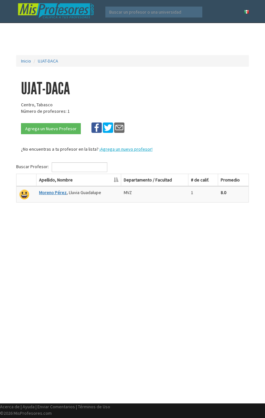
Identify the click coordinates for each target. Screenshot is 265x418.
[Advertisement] (133, 38)
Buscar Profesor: (33, 166)
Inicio (26, 61)
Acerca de (10, 407)
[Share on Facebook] (96, 127)
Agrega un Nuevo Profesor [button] (51, 129)
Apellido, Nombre (56, 180)
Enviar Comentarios (56, 407)
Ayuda (29, 407)
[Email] (119, 127)
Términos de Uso (94, 407)
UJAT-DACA (48, 61)
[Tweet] (108, 127)
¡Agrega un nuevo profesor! (126, 149)
